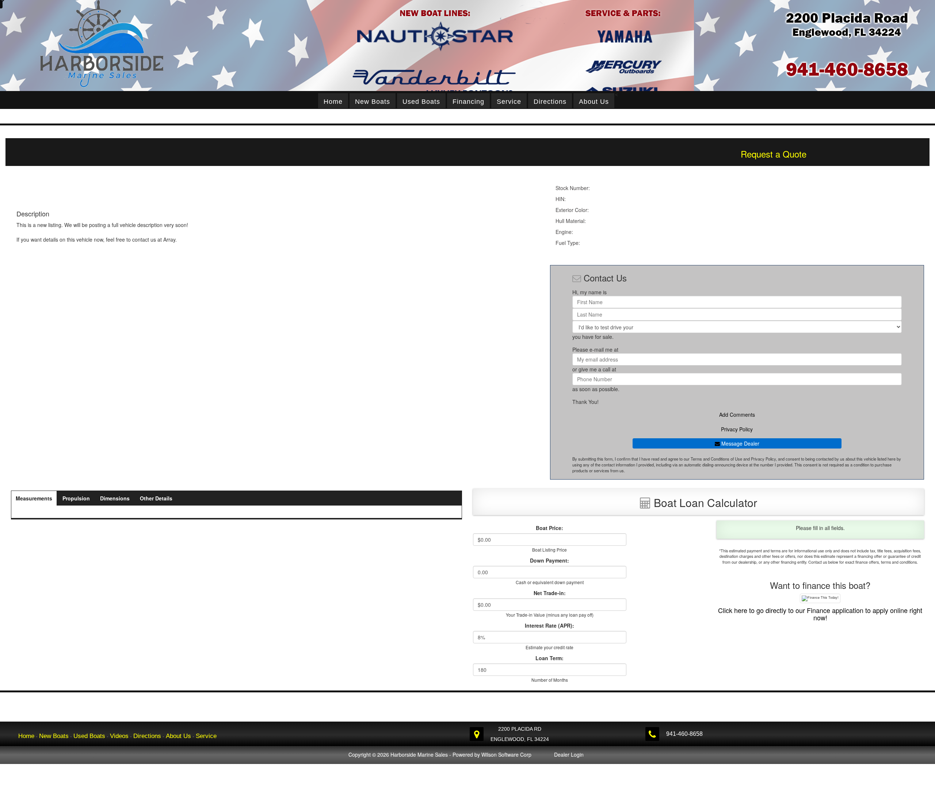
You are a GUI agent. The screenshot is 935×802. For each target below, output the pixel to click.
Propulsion (76, 498)
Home (333, 101)
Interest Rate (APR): (549, 625)
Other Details (156, 498)
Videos (119, 736)
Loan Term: (549, 658)
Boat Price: (549, 527)
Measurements (34, 498)
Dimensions (115, 498)
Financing (468, 101)
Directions (550, 101)
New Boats (372, 101)
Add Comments (737, 414)
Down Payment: (549, 560)
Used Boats (421, 101)
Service (509, 101)
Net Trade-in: (550, 593)
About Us (594, 101)
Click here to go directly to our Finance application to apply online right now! (820, 613)
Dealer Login (569, 754)
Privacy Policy (737, 429)
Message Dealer (739, 443)
